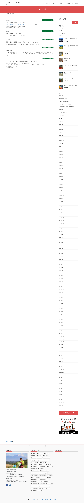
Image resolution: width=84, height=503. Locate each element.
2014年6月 (61, 303)
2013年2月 (61, 330)
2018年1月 (61, 215)
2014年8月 (61, 297)
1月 (33, 453)
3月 (33, 455)
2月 (46, 453)
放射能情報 (44, 473)
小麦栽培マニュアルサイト (13, 34)
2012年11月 (61, 339)
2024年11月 (61, 137)
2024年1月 (61, 160)
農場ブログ (61, 109)
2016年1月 (61, 259)
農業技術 (42, 483)
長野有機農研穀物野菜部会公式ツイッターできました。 (22, 42)
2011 (11, 441)
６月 (34, 490)
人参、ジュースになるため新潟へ (71, 65)
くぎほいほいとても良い (69, 78)
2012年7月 (61, 350)
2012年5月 (61, 355)
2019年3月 (61, 204)
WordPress (35, 499)
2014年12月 (61, 286)
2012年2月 (61, 363)
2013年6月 (61, 319)
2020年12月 (61, 195)
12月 (40, 457)
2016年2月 (61, 256)
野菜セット (35, 486)
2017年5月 (61, 234)
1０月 (40, 453)
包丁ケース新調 (67, 52)
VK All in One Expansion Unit (50, 499)
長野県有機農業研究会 (37, 488)
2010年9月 (61, 405)
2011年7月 (61, 383)
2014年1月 (61, 314)
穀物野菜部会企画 (43, 479)
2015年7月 (61, 273)
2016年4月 (61, 250)
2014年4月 (61, 306)
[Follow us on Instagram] (10, 485)
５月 (47, 488)
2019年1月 (61, 209)
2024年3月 (61, 154)
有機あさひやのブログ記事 (47, 20)
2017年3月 (61, 239)
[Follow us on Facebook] (7, 485)
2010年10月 (61, 402)
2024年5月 (61, 149)
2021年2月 (61, 190)
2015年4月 (61, 275)
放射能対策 (35, 473)
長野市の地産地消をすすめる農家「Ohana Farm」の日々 (17, 24)
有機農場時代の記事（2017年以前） (67, 106)
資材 (40, 481)
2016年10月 (61, 248)
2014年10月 (61, 292)
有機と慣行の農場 (63, 115)
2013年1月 (61, 333)
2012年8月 (61, 347)
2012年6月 (61, 352)
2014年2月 (61, 311)
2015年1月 (61, 284)
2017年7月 (61, 228)
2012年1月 (61, 366)
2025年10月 (61, 124)
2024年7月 (61, 146)
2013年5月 (61, 322)
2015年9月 (61, 267)
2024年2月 (61, 157)
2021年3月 (61, 187)
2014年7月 (61, 300)
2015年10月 (61, 264)
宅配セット (35, 470)
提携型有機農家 (44, 470)
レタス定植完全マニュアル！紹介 (15, 22)
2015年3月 (61, 278)
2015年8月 (61, 270)
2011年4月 (61, 391)
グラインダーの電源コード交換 (70, 85)
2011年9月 (61, 377)
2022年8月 (61, 176)
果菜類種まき (9, 50)
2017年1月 (61, 245)
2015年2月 (61, 281)
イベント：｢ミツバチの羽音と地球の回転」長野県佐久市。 (23, 61)
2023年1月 (61, 173)
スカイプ (43, 462)
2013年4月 (61, 325)
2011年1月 (61, 399)
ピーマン (34, 464)
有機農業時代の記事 (63, 98)
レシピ (42, 464)
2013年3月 (61, 328)
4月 (39, 455)
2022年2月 (61, 184)
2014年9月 (61, 295)
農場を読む (35, 446)
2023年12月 (61, 162)
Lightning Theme (42, 499)
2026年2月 (61, 121)
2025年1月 (61, 132)
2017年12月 (61, 217)
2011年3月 (61, 394)
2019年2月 (61, 206)
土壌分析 (42, 468)
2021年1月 (61, 193)
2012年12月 (61, 336)
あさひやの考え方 (36, 460)
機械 (49, 477)
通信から (50, 483)
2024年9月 (61, 143)
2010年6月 (61, 408)
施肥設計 (43, 475)
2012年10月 (61, 341)
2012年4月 (61, 358)
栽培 (43, 477)
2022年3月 (61, 182)
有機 (50, 475)
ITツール (47, 457)
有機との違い (35, 477)
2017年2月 (61, 242)
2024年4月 (61, 151)
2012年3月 (61, 361)
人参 (34, 466)
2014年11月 (61, 289)
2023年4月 (61, 165)
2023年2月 (61, 171)
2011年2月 (61, 397)
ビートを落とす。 (67, 72)
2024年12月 (61, 135)
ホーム (8, 446)
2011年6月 (61, 386)
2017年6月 (61, 231)
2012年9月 (61, 344)
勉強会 (34, 468)
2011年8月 (61, 380)
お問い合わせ (42, 446)
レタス (49, 464)
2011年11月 (61, 372)
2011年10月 (61, 374)
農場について (14, 446)
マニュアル (61, 95)
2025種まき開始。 (67, 58)
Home (7, 441)
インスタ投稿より (62, 28)
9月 (45, 455)
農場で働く (28, 446)
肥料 (34, 481)
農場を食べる (21, 446)
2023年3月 (61, 168)
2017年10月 (61, 223)
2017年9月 (61, 226)
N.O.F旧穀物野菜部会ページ (66, 101)
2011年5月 (61, 388)
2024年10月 (61, 140)
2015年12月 (61, 261)
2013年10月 (61, 317)
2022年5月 (61, 179)
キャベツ (46, 460)
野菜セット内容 (45, 486)
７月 (40, 490)
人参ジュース (42, 466)
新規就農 (35, 475)
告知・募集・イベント (64, 112)
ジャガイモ (35, 462)
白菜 (34, 479)
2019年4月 (61, 201)
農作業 (47, 481)
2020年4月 (61, 198)
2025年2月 (61, 129)
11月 (34, 457)
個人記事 (50, 466)
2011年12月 (61, 369)
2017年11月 (61, 220)
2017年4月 (61, 237)
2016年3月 (61, 253)
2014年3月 (61, 308)
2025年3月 (61, 126)
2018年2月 (61, 212)
